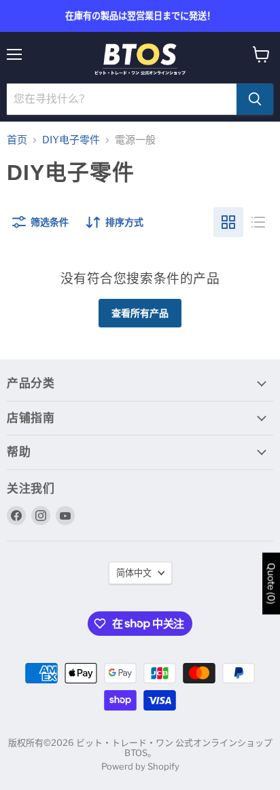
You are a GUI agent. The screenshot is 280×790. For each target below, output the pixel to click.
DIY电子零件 (71, 140)
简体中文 (134, 572)
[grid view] (228, 222)
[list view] (258, 222)
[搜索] (255, 99)
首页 (17, 140)
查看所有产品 (140, 313)
